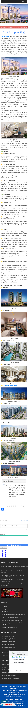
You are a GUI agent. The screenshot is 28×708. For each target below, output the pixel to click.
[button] (23, 1)
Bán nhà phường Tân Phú (8, 650)
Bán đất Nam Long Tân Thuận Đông (10, 678)
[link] (14, 74)
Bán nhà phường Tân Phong (8, 647)
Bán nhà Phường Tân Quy (8, 652)
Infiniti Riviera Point (11, 385)
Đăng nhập (25, 520)
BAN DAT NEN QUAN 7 (7, 664)
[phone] (2, 705)
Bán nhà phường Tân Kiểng (8, 644)
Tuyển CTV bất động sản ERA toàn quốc (11, 617)
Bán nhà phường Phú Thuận (8, 639)
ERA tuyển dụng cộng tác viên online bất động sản (13, 614)
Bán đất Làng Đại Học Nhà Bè (9, 672)
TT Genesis (4, 606)
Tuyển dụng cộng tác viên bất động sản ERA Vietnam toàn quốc (14, 623)
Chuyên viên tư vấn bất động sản (9, 627)
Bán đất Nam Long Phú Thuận (9, 675)
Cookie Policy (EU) (6, 655)
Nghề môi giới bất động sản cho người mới (12, 620)
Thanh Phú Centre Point (7, 611)
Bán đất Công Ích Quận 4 (8, 667)
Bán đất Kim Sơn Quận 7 (8, 669)
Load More (3, 547)
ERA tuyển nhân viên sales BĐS (9, 609)
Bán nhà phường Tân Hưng (8, 641)
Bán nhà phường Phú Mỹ (8, 636)
